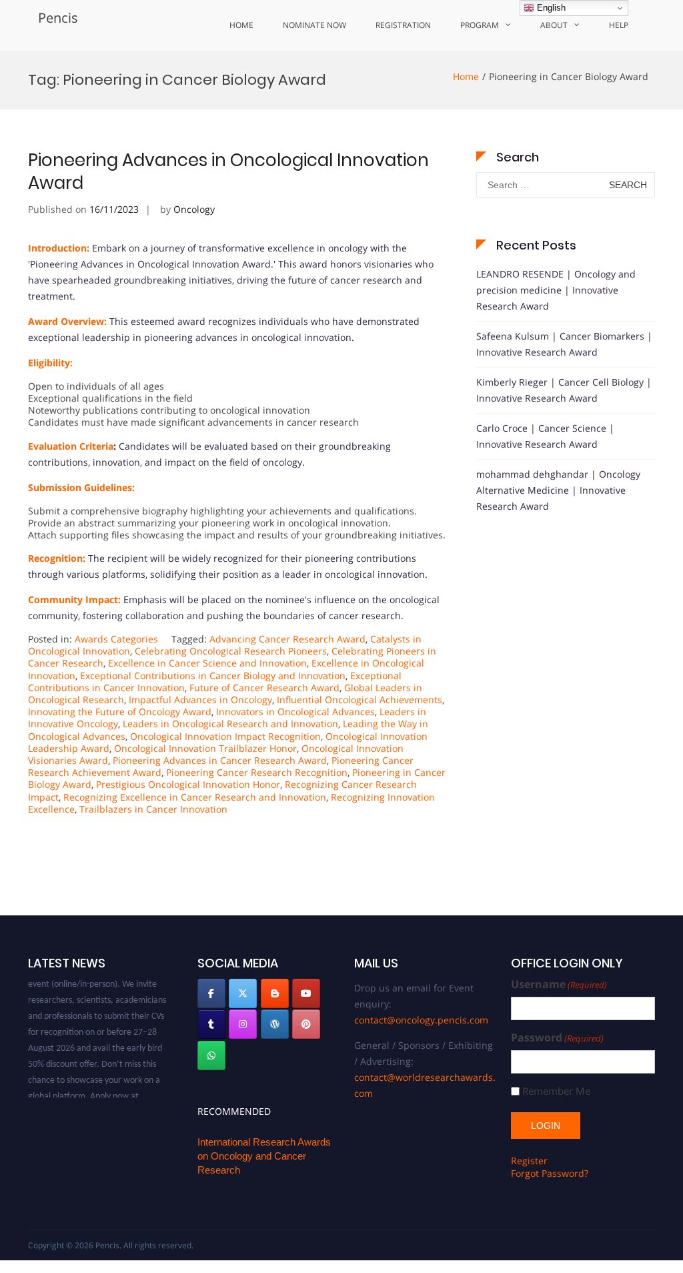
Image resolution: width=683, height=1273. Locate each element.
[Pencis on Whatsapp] (211, 1055)
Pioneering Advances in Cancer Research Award (220, 760)
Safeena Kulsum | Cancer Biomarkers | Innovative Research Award (564, 344)
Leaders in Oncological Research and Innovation (230, 723)
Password (557, 1038)
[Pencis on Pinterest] (306, 1024)
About (554, 25)
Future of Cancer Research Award (264, 687)
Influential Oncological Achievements (359, 699)
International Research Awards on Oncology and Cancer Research (264, 1156)
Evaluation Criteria (70, 446)
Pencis (58, 18)
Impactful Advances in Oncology (200, 699)
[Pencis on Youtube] (306, 993)
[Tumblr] (211, 1024)
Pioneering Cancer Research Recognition (257, 772)
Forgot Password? (549, 1173)
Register (529, 1160)
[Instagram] (243, 1024)
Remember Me (556, 1091)
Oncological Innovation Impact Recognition (225, 736)
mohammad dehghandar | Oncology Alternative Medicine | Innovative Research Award (558, 490)
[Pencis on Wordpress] (275, 1024)
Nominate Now (314, 25)
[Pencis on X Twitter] (243, 993)
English (550, 8)
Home (241, 25)
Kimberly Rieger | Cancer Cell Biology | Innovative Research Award (564, 390)
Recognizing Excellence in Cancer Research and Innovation (194, 797)
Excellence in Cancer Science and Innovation (207, 663)
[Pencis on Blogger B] (275, 993)
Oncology (194, 209)
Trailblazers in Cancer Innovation (153, 809)
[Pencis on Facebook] (211, 993)
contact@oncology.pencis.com (421, 1019)
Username (559, 984)
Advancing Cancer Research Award (287, 638)
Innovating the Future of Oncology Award (119, 711)
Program (479, 25)
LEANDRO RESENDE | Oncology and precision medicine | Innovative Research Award (556, 290)
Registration (403, 25)
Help (618, 25)
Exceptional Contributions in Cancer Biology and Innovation (213, 675)
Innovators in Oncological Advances (295, 711)
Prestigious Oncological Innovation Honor (188, 784)
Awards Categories (116, 638)
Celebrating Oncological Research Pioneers (231, 651)
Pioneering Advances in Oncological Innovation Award (228, 171)
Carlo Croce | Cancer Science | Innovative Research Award (545, 436)
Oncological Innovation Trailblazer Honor (205, 748)
